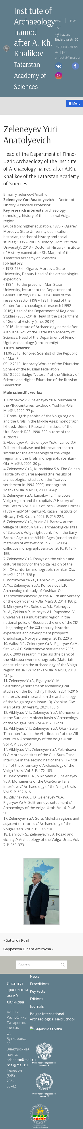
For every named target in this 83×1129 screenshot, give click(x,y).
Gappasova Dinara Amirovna (27, 949)
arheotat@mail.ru (21, 1059)
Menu (75, 103)
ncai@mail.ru (17, 1065)
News (34, 976)
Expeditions (39, 983)
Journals (37, 1006)
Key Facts (37, 991)
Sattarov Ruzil (17, 940)
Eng (73, 21)
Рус (58, 21)
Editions (36, 998)
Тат (58, 28)
